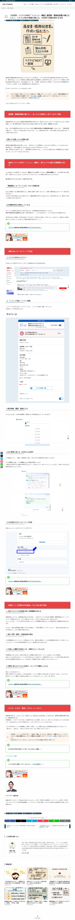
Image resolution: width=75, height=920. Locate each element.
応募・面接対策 (9, 20)
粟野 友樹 (12, 851)
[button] (10, 821)
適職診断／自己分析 (34, 20)
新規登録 (41, 263)
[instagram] (28, 853)
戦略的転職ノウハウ (16, 20)
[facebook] (23, 853)
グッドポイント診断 (51, 736)
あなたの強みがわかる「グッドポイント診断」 (18, 103)
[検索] (72, 1)
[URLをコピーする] (65, 821)
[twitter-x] (25, 853)
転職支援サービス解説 (26, 20)
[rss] (70, 1)
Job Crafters (7, 4)
